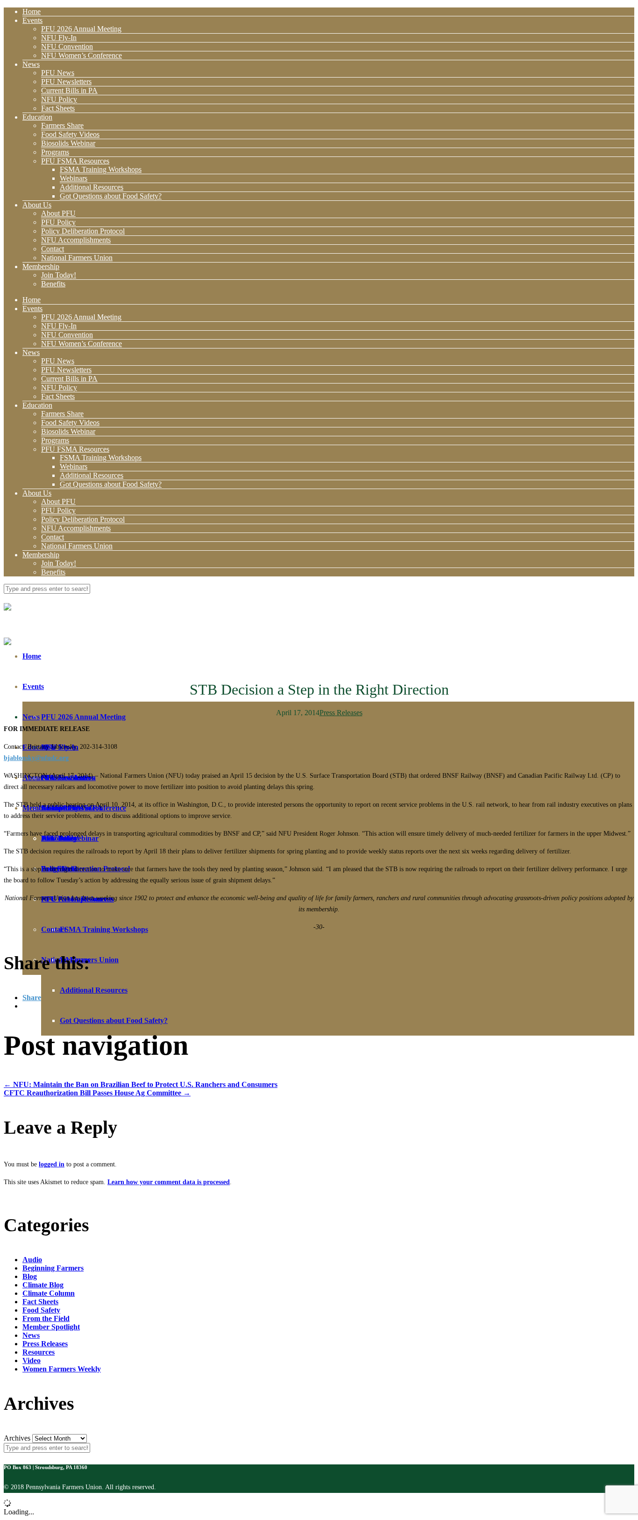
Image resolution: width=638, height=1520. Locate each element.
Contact (52, 249)
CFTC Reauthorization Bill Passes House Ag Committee (97, 1093)
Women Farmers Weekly (61, 1369)
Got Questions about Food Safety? (111, 196)
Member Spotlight (51, 1327)
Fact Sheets (58, 108)
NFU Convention (67, 46)
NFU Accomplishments (76, 240)
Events (32, 20)
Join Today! (58, 275)
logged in (51, 1164)
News (31, 64)
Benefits (53, 284)
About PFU (58, 213)
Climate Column (48, 1293)
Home (31, 11)
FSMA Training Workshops (101, 169)
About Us (36, 205)
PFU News (57, 73)
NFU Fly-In (59, 38)
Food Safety (41, 1310)
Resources (38, 1352)
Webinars (73, 178)
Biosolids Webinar (68, 143)
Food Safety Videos (70, 134)
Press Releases (340, 713)
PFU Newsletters (66, 81)
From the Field (46, 1318)
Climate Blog (43, 1285)
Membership (40, 266)
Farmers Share (62, 125)
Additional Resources (91, 187)
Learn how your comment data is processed (168, 1182)
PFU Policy (58, 222)
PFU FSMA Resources (75, 161)
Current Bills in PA (69, 90)
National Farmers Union (77, 258)
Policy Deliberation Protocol (83, 231)
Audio (32, 1260)
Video (31, 1360)
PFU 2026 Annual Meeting (81, 29)
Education (37, 117)
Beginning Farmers (53, 1268)
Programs (55, 152)
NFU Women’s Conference (81, 55)
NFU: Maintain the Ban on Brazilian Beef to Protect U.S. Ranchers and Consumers (140, 1084)
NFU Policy (59, 99)
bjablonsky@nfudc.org (36, 757)
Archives (17, 1438)
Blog (29, 1276)
